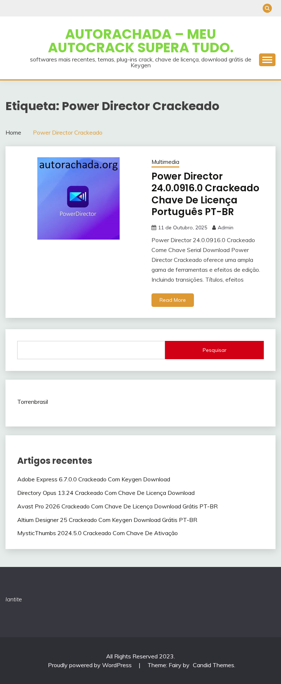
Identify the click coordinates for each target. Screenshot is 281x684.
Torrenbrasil (32, 401)
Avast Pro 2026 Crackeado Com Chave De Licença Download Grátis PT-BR (117, 506)
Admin (225, 227)
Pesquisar (214, 350)
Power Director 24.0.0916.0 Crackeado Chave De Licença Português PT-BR (205, 194)
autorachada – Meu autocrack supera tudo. (140, 41)
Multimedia (165, 161)
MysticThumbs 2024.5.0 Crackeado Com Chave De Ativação (97, 533)
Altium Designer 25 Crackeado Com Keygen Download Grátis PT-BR (107, 519)
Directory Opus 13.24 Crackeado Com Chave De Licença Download (106, 492)
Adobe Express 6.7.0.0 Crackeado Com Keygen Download (93, 479)
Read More (173, 300)
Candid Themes (213, 665)
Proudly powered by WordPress (90, 665)
